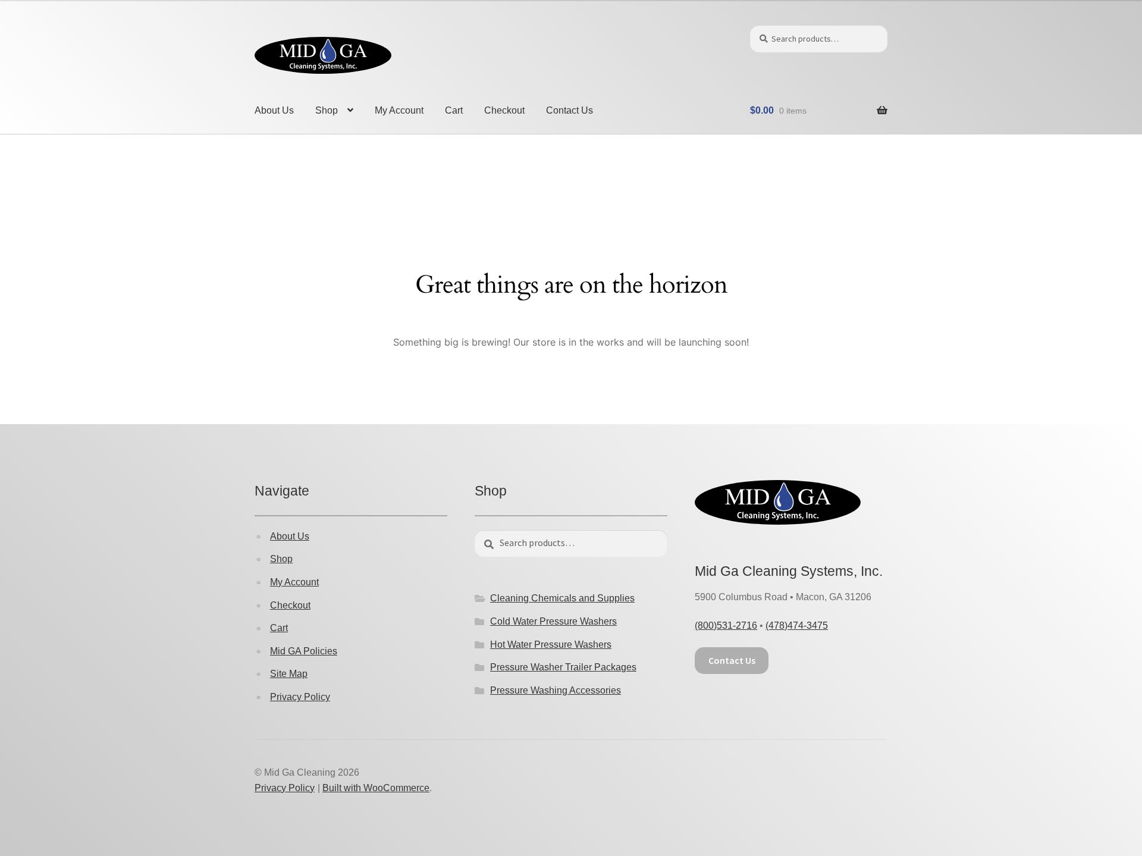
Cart (454, 110)
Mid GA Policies (303, 651)
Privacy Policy (300, 697)
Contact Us (569, 110)
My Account (399, 110)
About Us (274, 110)
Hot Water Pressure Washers (550, 644)
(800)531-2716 (726, 625)
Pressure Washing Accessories (555, 690)
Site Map (289, 674)
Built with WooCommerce (375, 788)
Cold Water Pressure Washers (553, 621)
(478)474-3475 (796, 625)
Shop (326, 110)
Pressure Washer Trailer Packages (563, 667)
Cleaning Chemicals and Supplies (562, 598)
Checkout (504, 110)
